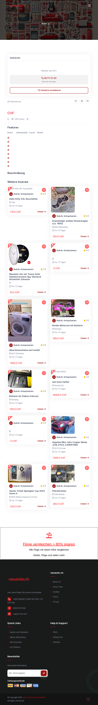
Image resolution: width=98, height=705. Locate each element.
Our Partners (14, 647)
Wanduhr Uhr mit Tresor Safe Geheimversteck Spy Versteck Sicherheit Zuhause (25, 277)
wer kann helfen (60, 382)
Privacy (55, 602)
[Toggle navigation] (89, 5)
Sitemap (56, 642)
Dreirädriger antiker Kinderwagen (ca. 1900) (70, 222)
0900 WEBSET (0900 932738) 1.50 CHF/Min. (25, 601)
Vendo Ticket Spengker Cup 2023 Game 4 (27, 492)
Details (41, 212)
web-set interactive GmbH (34, 697)
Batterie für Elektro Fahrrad (23, 396)
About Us (56, 582)
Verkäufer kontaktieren (50, 90)
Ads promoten (15, 642)
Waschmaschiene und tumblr (24, 350)
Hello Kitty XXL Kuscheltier (23, 199)
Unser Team (57, 587)
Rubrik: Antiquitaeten (23, 194)
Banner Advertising (17, 637)
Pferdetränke (59, 491)
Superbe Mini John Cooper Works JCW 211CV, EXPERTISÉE (69, 443)
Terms (55, 597)
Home (44, 23)
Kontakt (55, 592)
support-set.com (20, 614)
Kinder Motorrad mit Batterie (67, 325)
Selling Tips (57, 637)
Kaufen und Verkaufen (18, 632)
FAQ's (55, 632)
